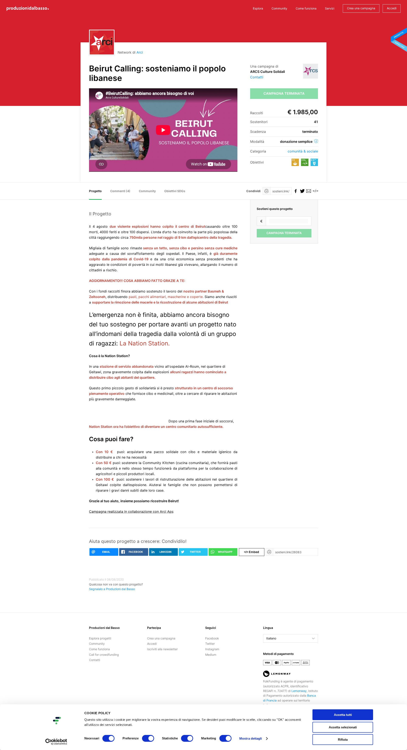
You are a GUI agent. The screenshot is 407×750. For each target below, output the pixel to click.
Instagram (212, 649)
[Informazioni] (316, 141)
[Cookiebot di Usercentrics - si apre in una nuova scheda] (56, 742)
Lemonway (299, 691)
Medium (210, 654)
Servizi (329, 8)
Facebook (212, 638)
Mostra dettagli (250, 738)
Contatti (256, 77)
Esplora (258, 8)
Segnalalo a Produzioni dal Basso (112, 589)
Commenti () (120, 191)
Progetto (95, 191)
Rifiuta (343, 739)
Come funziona (306, 8)
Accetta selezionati (343, 727)
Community (279, 8)
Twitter (210, 643)
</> (315, 191)
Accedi (391, 8)
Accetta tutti (343, 715)
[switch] (148, 738)
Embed (251, 552)
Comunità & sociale (303, 151)
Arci (140, 52)
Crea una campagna (361, 8)
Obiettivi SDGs (174, 191)
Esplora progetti (100, 638)
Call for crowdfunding (104, 654)
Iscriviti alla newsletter (162, 649)
